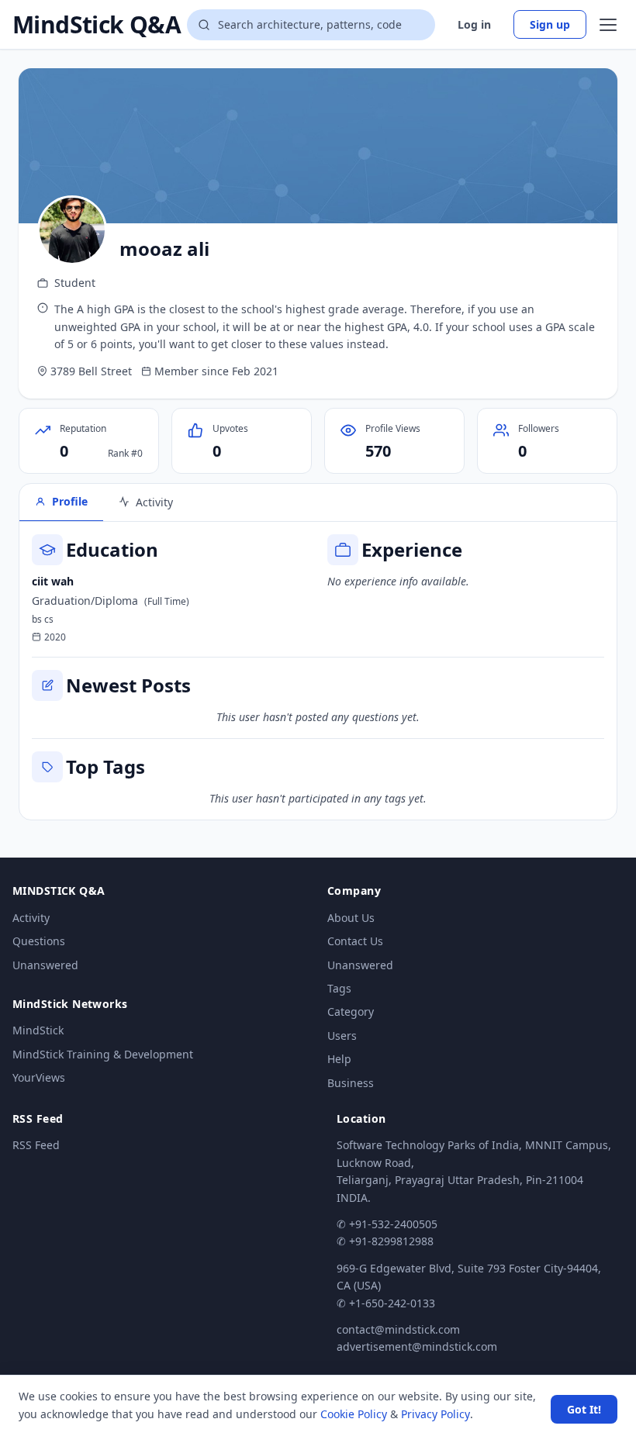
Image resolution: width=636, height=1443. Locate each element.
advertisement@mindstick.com (417, 1346)
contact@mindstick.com (398, 1329)
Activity (31, 917)
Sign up (550, 24)
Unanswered (45, 965)
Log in (474, 24)
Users (342, 1035)
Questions (38, 941)
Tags (339, 988)
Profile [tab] (70, 501)
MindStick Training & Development (102, 1054)
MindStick (38, 1030)
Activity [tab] (154, 502)
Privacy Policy (435, 1414)
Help (339, 1058)
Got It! (584, 1409)
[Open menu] (608, 24)
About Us (351, 917)
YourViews (38, 1077)
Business (350, 1082)
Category (350, 1011)
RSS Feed (36, 1144)
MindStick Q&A (96, 24)
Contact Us (355, 941)
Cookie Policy (353, 1414)
